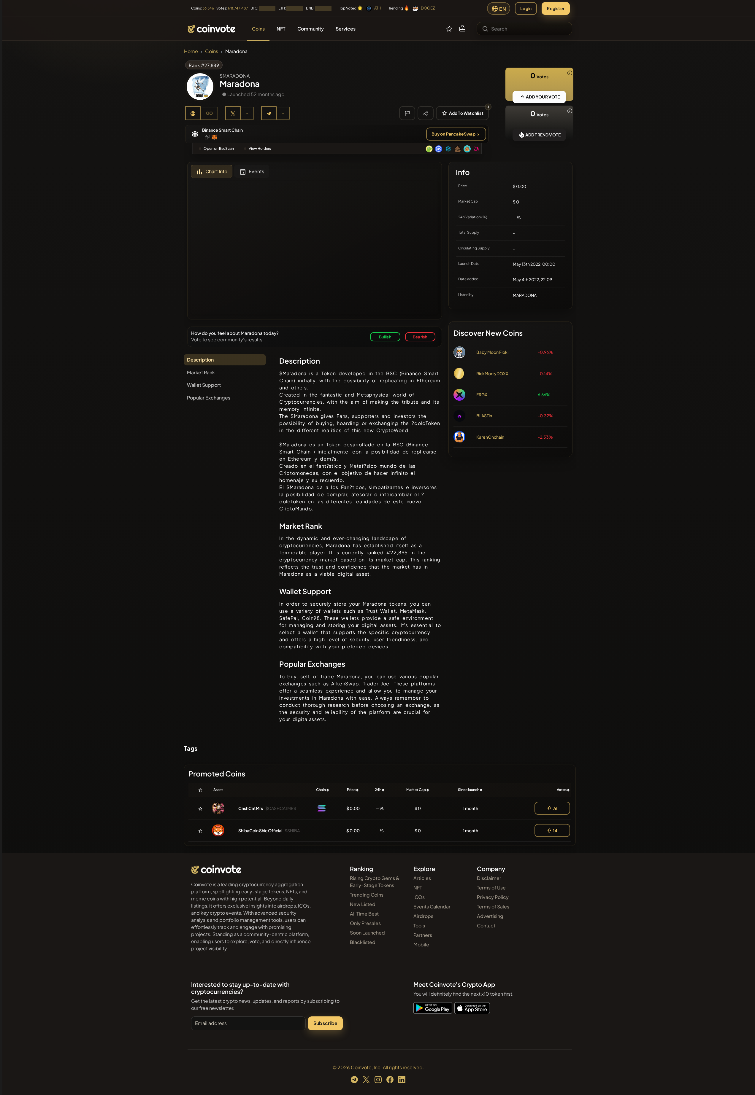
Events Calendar (432, 906)
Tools (419, 925)
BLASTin (484, 415)
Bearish (420, 336)
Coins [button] (258, 29)
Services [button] (346, 29)
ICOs (419, 897)
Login (526, 8)
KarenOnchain (490, 437)
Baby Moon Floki (492, 352)
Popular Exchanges (208, 397)
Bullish (385, 336)
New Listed (362, 904)
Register (555, 8)
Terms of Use (491, 887)
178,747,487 (238, 8)
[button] (462, 29)
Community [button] (310, 29)
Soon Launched (367, 933)
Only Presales (365, 923)
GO (209, 113)
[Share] (425, 113)
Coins (211, 51)
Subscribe (325, 1023)
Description (200, 359)
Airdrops (423, 916)
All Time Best (364, 914)
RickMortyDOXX (492, 373)
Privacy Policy (493, 897)
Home (191, 51)
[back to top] (742, 1082)
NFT (417, 887)
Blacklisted (362, 942)
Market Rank (201, 372)
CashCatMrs (250, 808)
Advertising (490, 916)
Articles (422, 878)
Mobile (421, 944)
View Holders (260, 148)
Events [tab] (256, 171)
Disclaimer (489, 878)
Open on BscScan (219, 148)
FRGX (481, 394)
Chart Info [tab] (216, 171)
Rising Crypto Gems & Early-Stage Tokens (374, 881)
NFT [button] (281, 29)
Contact (486, 925)
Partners (422, 935)
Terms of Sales (493, 906)
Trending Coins (366, 895)
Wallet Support (204, 385)
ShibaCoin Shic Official (260, 830)
